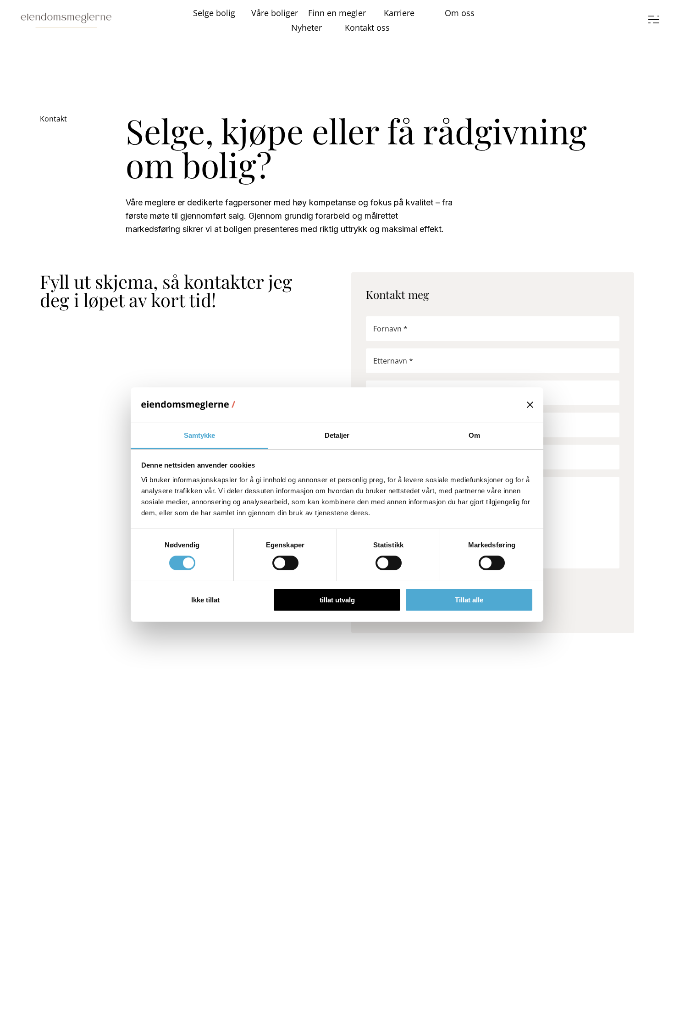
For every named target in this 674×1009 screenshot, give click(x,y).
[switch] (285, 563)
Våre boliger (274, 12)
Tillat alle (469, 599)
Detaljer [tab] (337, 435)
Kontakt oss (367, 27)
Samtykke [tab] (199, 435)
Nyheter (306, 27)
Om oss (460, 12)
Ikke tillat (205, 599)
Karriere (399, 12)
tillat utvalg (337, 599)
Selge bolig (214, 12)
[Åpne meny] (653, 20)
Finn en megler (337, 12)
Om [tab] (474, 435)
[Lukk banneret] (530, 405)
